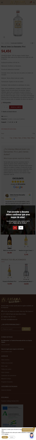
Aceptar (4, 437)
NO (21, 227)
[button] (31, 435)
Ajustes (11, 437)
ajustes (6, 434)
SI (15, 227)
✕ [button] (34, 428)
